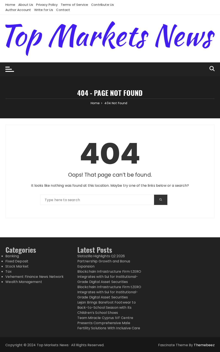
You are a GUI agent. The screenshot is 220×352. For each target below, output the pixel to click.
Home (10, 4)
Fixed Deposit (16, 261)
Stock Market (17, 266)
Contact (63, 10)
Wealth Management (23, 281)
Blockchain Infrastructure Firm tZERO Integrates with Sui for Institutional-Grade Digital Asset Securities (109, 276)
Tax (8, 271)
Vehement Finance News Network (34, 276)
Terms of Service (74, 4)
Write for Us (43, 10)
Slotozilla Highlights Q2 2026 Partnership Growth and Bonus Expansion (103, 261)
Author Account (18, 10)
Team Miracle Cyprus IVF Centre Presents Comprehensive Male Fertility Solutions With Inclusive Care (108, 323)
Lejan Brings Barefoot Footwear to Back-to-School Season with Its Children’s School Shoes (106, 307)
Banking (12, 256)
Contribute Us (102, 4)
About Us (25, 4)
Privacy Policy (47, 4)
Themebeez (204, 345)
